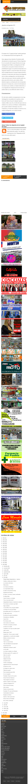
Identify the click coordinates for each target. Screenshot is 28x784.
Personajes (3, 760)
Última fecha (5, 584)
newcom (2, 751)
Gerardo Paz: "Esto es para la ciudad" (10, 634)
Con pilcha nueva (6, 660)
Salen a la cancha (6, 655)
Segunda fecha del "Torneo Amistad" (10, 664)
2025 (4, 539)
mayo (5, 702)
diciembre (6, 566)
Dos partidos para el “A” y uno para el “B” (11, 611)
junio (5, 577)
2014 (4, 560)
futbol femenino (4, 743)
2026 (4, 538)
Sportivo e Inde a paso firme (9, 696)
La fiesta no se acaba (7, 626)
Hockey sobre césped (5, 746)
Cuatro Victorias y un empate (9, 598)
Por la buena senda (7, 620)
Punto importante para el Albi (9, 672)
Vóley (2, 771)
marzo (5, 706)
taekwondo (3, 765)
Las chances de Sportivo (8, 586)
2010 (4, 714)
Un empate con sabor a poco (9, 668)
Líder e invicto (6, 630)
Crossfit (2, 734)
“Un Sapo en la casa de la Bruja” (9, 609)
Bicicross (3, 727)
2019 (4, 551)
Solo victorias (6, 687)
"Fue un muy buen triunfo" (8, 600)
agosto (5, 573)
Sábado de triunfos (7, 658)
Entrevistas (3, 738)
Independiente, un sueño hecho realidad (11, 636)
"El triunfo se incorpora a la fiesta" (10, 624)
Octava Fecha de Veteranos (8, 677)
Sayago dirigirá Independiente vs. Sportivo (11, 579)
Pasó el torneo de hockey (8, 685)
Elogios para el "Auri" (7, 632)
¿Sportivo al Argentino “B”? (8, 683)
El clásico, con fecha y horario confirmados (11, 594)
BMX (2, 729)
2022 (4, 545)
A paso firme (5, 619)
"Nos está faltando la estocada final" (10, 643)
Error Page (18, 781)
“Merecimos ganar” (7, 670)
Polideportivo (3, 762)
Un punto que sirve (7, 645)
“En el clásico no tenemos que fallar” (10, 603)
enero (5, 710)
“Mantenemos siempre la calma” (9, 647)
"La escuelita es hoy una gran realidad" (11, 607)
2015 (4, 558)
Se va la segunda (6, 674)
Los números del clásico (8, 583)
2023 (4, 543)
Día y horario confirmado (8, 700)
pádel (2, 757)
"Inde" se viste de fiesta (8, 641)
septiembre (6, 571)
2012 (4, 564)
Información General (5, 749)
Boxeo (2, 731)
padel (2, 756)
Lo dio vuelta (5, 649)
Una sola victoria (6, 656)
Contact (12, 781)
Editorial (2, 737)
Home (4, 781)
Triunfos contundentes (7, 662)
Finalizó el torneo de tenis (8, 689)
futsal (2, 745)
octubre (5, 570)
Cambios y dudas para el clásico (9, 581)
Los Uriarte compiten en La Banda (10, 651)
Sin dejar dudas (6, 596)
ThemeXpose (7, 777)
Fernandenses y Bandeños (8, 617)
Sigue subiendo (6, 605)
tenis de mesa (4, 768)
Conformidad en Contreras (8, 692)
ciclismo (2, 732)
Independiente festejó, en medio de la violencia (12, 602)
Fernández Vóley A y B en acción (10, 675)
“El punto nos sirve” (7, 666)
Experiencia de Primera (8, 592)
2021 (4, 547)
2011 (4, 712)
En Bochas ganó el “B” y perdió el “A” (10, 653)
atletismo (3, 723)
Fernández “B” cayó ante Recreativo (10, 691)
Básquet (2, 724)
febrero (5, 708)
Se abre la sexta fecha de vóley (9, 590)
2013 (4, 562)
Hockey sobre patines (5, 748)
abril (5, 704)
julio (5, 575)
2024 (4, 541)
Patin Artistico (4, 759)
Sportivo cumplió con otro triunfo (9, 681)
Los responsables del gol (8, 588)
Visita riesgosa (6, 639)
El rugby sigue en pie (7, 613)
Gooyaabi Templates (19, 777)
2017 (4, 555)
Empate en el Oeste (7, 694)
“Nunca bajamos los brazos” (8, 679)
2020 (4, 549)
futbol (2, 740)
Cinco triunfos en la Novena (8, 622)
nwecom (2, 754)
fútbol (2, 742)
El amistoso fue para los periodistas (10, 615)
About (8, 781)
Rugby (2, 764)
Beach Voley (3, 726)
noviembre (6, 568)
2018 (4, 553)
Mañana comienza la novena (9, 638)
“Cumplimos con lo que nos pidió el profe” (11, 628)
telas (2, 767)
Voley (2, 770)
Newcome (3, 753)
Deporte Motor (4, 735)
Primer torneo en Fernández (8, 698)
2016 (4, 556)
